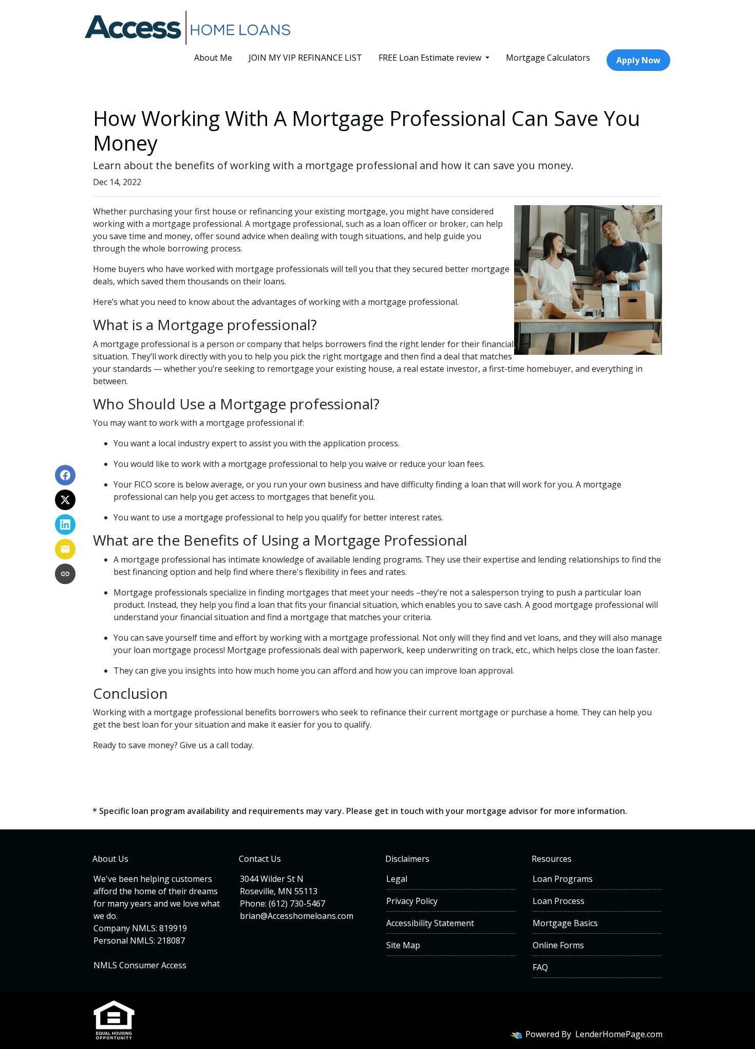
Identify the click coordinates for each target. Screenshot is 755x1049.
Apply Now (638, 60)
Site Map (403, 945)
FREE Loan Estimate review (431, 57)
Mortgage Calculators (548, 57)
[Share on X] (65, 500)
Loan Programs (563, 878)
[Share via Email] (65, 549)
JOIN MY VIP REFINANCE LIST (305, 57)
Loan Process (558, 901)
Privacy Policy (412, 901)
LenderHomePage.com (619, 1034)
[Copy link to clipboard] (65, 574)
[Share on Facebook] (65, 475)
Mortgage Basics (565, 923)
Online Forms (558, 945)
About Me (213, 57)
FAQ (540, 967)
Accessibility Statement (430, 923)
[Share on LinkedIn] (65, 524)
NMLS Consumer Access (139, 965)
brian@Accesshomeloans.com (296, 915)
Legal (396, 878)
